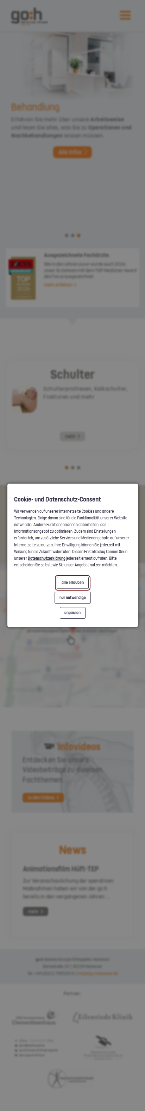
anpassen (72, 612)
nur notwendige (72, 597)
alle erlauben (72, 582)
